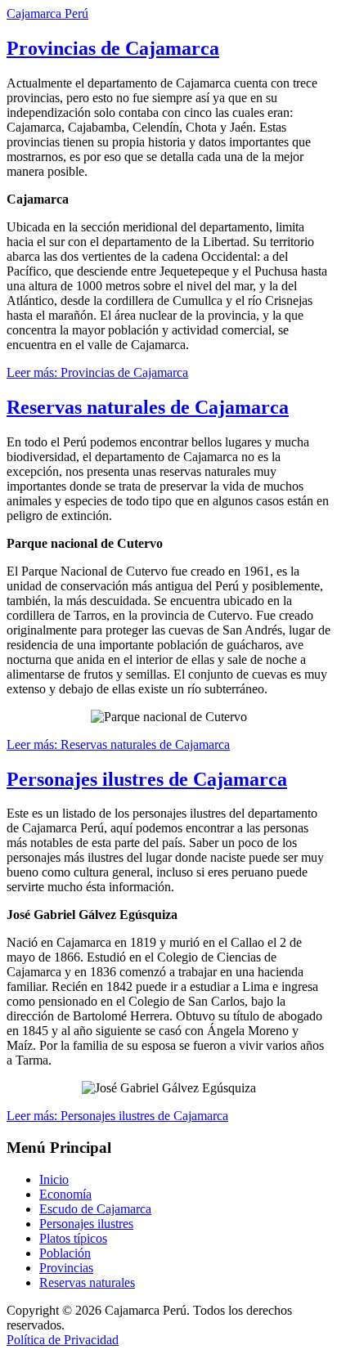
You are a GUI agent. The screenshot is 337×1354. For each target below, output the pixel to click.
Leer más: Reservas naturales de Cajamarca (118, 744)
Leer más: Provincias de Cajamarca (97, 372)
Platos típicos (73, 1238)
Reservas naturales (87, 1282)
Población (65, 1253)
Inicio (54, 1179)
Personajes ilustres (86, 1224)
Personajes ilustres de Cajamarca (147, 779)
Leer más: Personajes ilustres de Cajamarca (117, 1116)
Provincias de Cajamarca (113, 48)
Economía (65, 1194)
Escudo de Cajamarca (95, 1209)
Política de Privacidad (63, 1340)
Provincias (66, 1268)
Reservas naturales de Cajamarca (148, 407)
